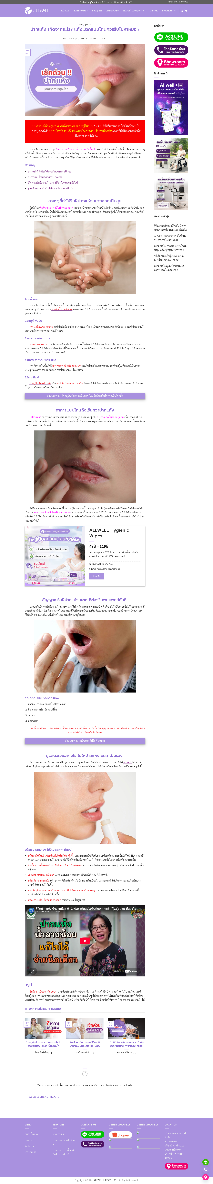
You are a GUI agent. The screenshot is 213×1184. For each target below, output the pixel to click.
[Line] (205, 1162)
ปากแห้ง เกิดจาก (112, 1085)
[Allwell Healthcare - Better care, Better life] (37, 10)
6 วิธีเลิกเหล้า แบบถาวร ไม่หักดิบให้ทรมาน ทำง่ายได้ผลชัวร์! (127, 1044)
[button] (184, 10)
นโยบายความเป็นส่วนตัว (64, 1142)
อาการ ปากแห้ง (126, 1085)
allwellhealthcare (96, 39)
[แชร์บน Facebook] (85, 1073)
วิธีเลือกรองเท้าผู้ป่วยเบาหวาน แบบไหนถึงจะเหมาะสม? (169, 257)
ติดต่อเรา (29, 1146)
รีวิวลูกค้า (97, 10)
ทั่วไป (81, 24)
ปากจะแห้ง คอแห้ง (89, 1085)
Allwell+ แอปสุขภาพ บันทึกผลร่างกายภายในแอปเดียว (170, 237)
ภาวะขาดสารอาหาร (40, 344)
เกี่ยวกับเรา (168, 10)
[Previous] (24, 1041)
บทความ (154, 10)
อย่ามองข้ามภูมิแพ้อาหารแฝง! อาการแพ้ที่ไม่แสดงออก (169, 267)
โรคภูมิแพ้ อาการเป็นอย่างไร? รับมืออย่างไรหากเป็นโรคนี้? (43, 1044)
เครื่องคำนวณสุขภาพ (133, 10)
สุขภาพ (88, 24)
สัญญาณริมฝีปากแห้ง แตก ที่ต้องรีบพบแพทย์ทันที (53, 182)
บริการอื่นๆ (111, 10)
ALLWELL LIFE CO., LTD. (105, 1180)
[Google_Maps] (205, 1177)
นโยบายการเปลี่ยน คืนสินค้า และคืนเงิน (64, 1152)
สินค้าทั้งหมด (80, 10)
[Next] (146, 1041)
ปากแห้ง (101, 1085)
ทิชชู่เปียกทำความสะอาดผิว (108, 568)
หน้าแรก (65, 10)
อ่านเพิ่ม (96, 576)
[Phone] (205, 1169)
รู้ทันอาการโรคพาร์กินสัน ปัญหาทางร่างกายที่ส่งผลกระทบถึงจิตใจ (170, 227)
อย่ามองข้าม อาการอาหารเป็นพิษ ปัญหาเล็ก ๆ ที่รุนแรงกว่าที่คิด (170, 247)
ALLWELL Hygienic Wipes (109, 533)
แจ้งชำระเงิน (59, 1134)
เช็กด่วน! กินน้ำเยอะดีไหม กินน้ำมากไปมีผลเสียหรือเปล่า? (85, 1044)
